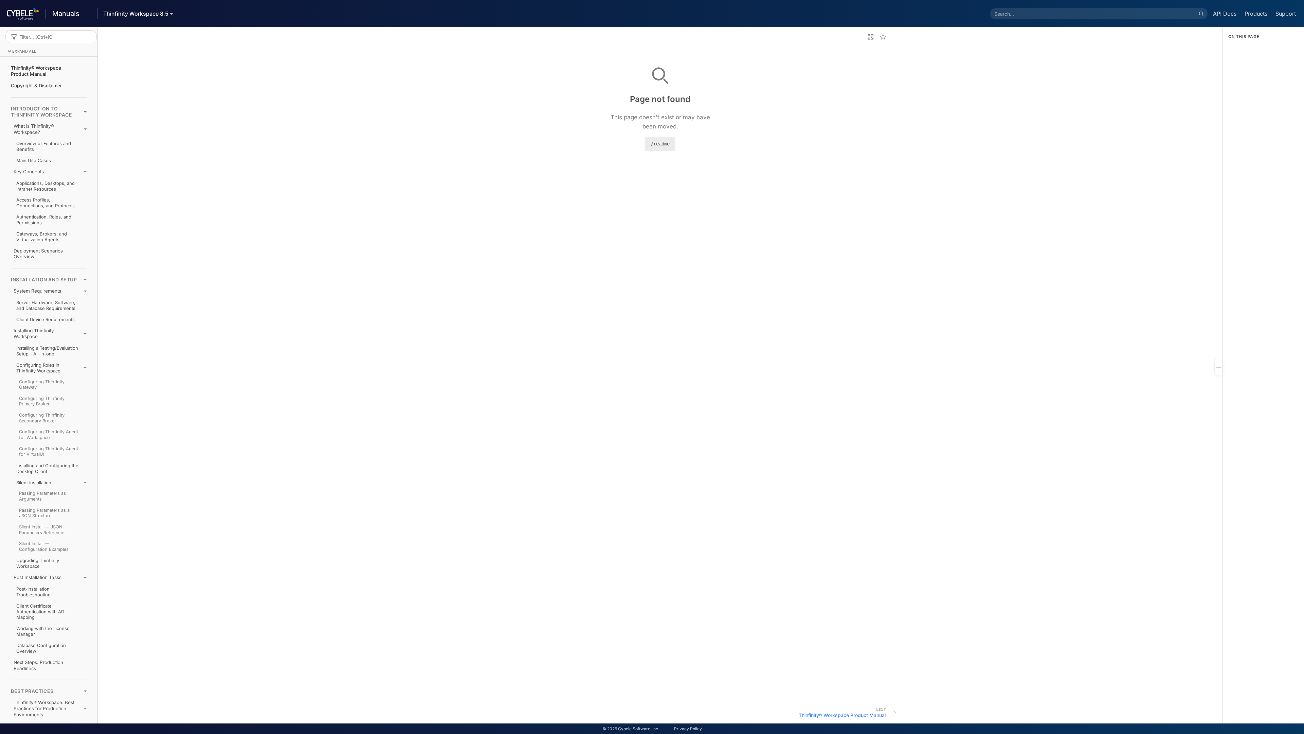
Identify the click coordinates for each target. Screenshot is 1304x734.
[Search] (1201, 13)
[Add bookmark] (882, 36)
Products (1256, 13)
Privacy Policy (688, 728)
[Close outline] (1218, 367)
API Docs (1224, 13)
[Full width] (870, 36)
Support (1285, 13)
